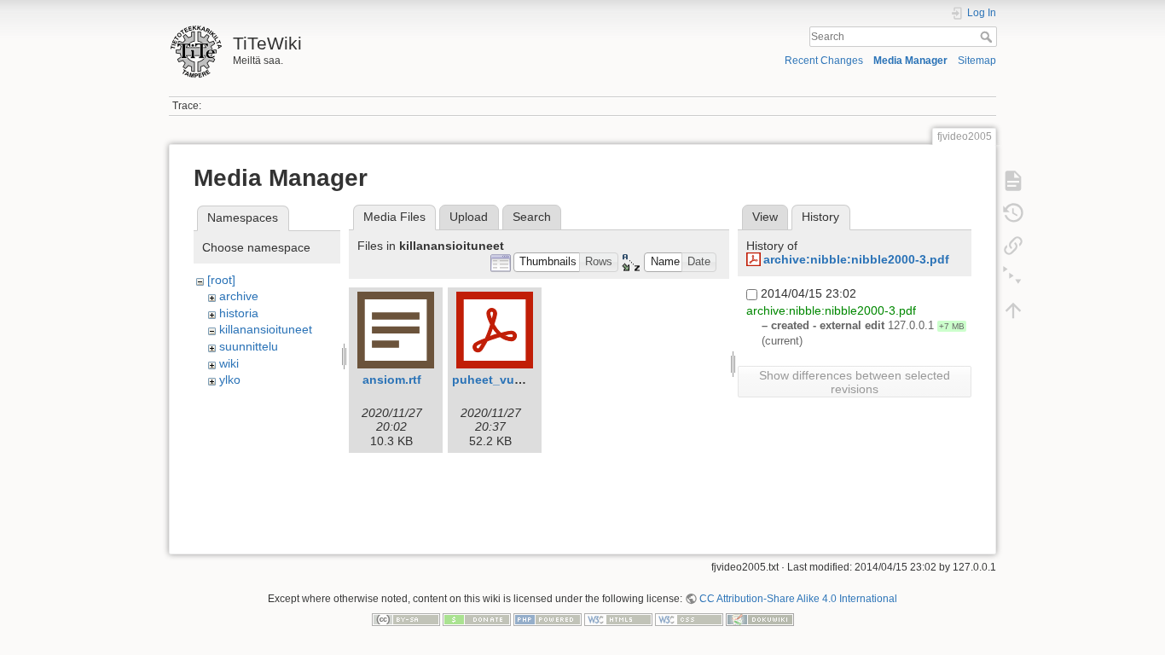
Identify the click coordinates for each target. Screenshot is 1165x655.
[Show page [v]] (1013, 181)
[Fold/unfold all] (1013, 278)
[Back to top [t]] (1013, 310)
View (765, 216)
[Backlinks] (1013, 245)
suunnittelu (248, 346)
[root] (221, 280)
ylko (230, 379)
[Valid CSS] (689, 618)
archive (238, 296)
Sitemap (977, 61)
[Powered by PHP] (547, 618)
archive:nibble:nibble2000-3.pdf (856, 259)
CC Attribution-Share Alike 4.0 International (798, 599)
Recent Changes (824, 61)
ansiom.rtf (391, 379)
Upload (468, 216)
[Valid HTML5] (618, 618)
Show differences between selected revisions (854, 382)
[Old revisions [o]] (1013, 213)
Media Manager (910, 61)
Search (988, 37)
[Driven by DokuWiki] (760, 618)
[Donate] (477, 618)
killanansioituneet (265, 329)
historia (238, 313)
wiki (229, 363)
